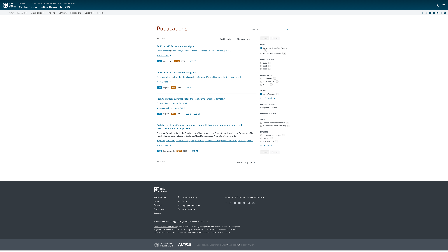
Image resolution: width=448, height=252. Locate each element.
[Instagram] (426, 12)
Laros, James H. (163, 50)
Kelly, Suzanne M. (192, 50)
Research (23, 3)
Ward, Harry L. (177, 50)
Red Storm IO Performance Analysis (175, 46)
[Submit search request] (288, 29)
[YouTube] (430, 12)
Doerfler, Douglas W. (183, 77)
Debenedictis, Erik (212, 140)
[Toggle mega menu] (444, 5)
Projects (51, 13)
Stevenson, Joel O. (233, 77)
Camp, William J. (180, 103)
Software (63, 13)
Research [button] (21, 13)
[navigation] (227, 39)
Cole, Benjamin (197, 140)
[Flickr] (434, 12)
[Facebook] (422, 12)
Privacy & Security (256, 197)
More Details (163, 55)
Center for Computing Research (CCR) (44, 7)
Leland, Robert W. (229, 140)
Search (100, 13)
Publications (75, 13)
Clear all (276, 38)
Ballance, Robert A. (165, 77)
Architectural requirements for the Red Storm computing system (191, 98)
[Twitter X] (441, 12)
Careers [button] (88, 13)
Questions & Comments (235, 197)
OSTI (191, 61)
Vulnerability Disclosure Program (242, 245)
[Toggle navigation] (4, 12)
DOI (187, 113)
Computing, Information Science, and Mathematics (53, 3)
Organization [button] (36, 13)
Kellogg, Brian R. (208, 50)
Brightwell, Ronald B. (166, 140)
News (11, 13)
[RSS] (445, 12)
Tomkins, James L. (223, 50)
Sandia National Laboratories (165, 227)
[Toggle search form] (437, 5)
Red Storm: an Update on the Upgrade (176, 72)
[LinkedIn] (438, 12)
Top (441, 249)
